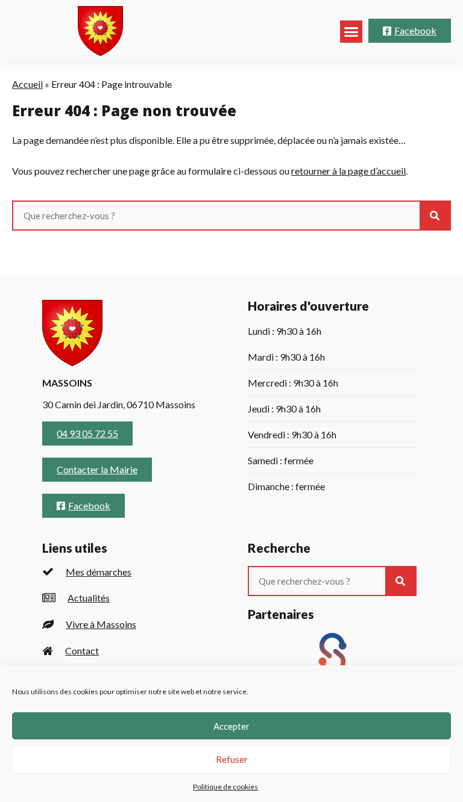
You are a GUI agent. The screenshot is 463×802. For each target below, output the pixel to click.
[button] (351, 31)
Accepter (231, 726)
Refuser (232, 759)
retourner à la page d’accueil (348, 170)
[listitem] (127, 571)
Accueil (27, 84)
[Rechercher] (435, 215)
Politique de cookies (225, 786)
